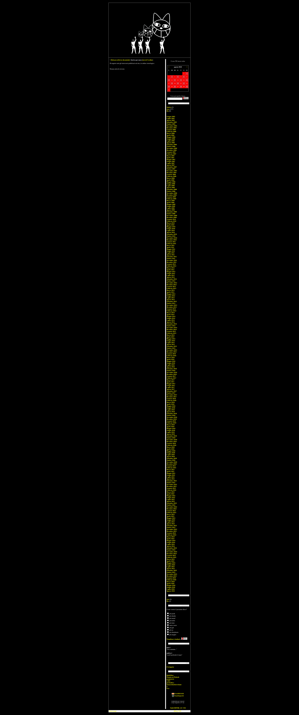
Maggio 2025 (171, 563)
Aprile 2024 (170, 539)
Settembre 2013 (172, 301)
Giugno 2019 (171, 430)
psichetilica (170, 683)
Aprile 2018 (170, 404)
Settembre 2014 (172, 324)
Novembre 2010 (172, 238)
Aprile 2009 (170, 202)
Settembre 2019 (172, 436)
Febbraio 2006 (171, 131)
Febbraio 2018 (171, 400)
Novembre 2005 (172, 126)
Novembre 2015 (172, 350)
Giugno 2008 (171, 184)
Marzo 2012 (171, 268)
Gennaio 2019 (171, 421)
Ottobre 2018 (171, 415)
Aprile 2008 (170, 180)
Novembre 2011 (172, 260)
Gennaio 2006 (171, 130)
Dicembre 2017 (172, 397)
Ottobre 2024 (171, 550)
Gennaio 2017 (171, 376)
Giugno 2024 (171, 542)
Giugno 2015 (171, 341)
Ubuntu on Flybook (173, 677)
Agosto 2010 (171, 232)
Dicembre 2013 (172, 307)
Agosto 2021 (171, 479)
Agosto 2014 (171, 322)
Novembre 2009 (172, 215)
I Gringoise (170, 667)
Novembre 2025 (172, 574)
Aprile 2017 (170, 382)
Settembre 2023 (172, 525)
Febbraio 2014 (171, 311)
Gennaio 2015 (171, 331)
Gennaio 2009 (171, 197)
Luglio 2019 (171, 432)
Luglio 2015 (171, 342)
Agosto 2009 (171, 210)
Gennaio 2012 (171, 264)
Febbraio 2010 (171, 221)
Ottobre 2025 (171, 572)
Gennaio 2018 (171, 398)
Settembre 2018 (172, 413)
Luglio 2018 (171, 410)
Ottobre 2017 (171, 393)
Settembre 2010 (172, 234)
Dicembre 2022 (172, 509)
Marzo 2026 (171, 582)
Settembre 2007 (172, 167)
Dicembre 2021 (172, 486)
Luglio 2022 (171, 499)
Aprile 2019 (170, 426)
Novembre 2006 (172, 148)
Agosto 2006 (171, 143)
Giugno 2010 (171, 229)
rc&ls (168, 681)
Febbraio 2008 (171, 176)
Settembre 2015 (172, 346)
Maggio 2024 (171, 540)
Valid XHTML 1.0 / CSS (178, 708)
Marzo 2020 (171, 447)
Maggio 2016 (171, 361)
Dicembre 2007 (172, 172)
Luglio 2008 (171, 186)
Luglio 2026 (171, 589)
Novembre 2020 (172, 462)
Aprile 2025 (170, 561)
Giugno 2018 (171, 408)
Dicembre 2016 (172, 374)
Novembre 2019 (172, 440)
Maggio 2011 (171, 249)
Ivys (168, 688)
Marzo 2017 (171, 380)
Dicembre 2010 (172, 240)
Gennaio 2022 (171, 488)
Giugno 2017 (171, 385)
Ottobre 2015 (171, 348)
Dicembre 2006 (172, 150)
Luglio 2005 (171, 118)
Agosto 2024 (171, 546)
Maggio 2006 (171, 137)
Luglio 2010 (171, 230)
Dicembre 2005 (172, 128)
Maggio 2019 (171, 428)
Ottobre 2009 (171, 214)
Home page (113, 711)
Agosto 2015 (171, 344)
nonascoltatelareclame (174, 684)
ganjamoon (170, 679)
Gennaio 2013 (171, 286)
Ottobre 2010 (171, 236)
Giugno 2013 (171, 296)
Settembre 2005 (172, 122)
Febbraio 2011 (171, 243)
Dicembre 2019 (172, 441)
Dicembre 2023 (172, 531)
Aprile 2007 (170, 158)
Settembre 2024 (172, 548)
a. (167, 686)
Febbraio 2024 (171, 535)
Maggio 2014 (171, 316)
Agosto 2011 (171, 255)
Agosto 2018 (171, 412)
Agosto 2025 (171, 568)
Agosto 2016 (171, 367)
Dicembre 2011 (171, 262)
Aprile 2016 (170, 359)
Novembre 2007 (172, 171)
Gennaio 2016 (171, 354)
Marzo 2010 (171, 223)
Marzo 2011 (170, 245)
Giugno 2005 (171, 116)
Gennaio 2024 (171, 533)
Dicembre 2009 (172, 217)
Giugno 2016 (171, 363)
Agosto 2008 (171, 187)
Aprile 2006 (170, 135)
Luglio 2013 (171, 298)
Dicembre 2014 (172, 329)
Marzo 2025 (171, 559)
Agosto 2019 (171, 434)
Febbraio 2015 (171, 333)
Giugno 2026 (171, 587)
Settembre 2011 (172, 257)
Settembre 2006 (172, 144)
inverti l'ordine (147, 60)
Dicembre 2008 (172, 195)
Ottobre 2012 (171, 281)
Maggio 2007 (171, 159)
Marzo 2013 (171, 290)
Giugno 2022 (171, 497)
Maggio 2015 (171, 339)
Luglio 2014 (171, 320)
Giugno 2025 (171, 565)
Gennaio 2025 (171, 555)
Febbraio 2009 (171, 199)
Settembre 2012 (172, 279)
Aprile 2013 (170, 292)
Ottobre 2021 (171, 483)
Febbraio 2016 (171, 356)
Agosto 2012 (171, 277)
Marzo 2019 (171, 425)
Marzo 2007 (171, 156)
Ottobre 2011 (171, 258)
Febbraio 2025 (171, 557)
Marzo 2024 (171, 537)
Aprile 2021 (170, 471)
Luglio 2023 (171, 522)
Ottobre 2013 (171, 303)
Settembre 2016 (172, 369)
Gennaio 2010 (171, 219)
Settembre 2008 (172, 189)
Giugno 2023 (171, 520)
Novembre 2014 (172, 327)
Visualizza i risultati (173, 639)
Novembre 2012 (172, 283)
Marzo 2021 (171, 469)
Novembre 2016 (172, 372)
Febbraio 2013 (171, 288)
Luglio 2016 (171, 365)
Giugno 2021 (171, 475)
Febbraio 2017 (171, 378)
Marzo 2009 (171, 200)
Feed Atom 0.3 (179, 696)
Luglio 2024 (171, 544)
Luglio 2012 (171, 275)
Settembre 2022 (172, 503)
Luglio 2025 (171, 567)
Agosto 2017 (171, 389)
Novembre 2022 (172, 507)
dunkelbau (170, 675)
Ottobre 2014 (171, 326)
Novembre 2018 (172, 417)
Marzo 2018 (171, 402)
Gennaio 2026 (171, 578)
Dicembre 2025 (172, 576)
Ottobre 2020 (171, 460)
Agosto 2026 (171, 591)
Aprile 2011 (170, 247)
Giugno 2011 (171, 251)
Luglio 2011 (170, 253)
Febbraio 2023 (171, 512)
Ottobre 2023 (171, 527)
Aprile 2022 (170, 494)
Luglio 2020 (171, 454)
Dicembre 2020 (172, 464)
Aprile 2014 (170, 314)
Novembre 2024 (172, 552)
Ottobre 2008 (171, 191)
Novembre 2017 (172, 395)
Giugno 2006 (171, 139)
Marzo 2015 (171, 335)
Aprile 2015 (170, 337)
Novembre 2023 (172, 529)
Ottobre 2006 (171, 146)
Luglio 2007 (171, 163)
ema (168, 109)
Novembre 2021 (172, 484)
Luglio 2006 (171, 141)
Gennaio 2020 (171, 443)
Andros (169, 107)
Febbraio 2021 (171, 468)
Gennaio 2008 (171, 174)
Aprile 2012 (170, 270)
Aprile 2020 (170, 449)
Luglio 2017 (171, 387)
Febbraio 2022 (171, 490)
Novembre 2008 (172, 193)
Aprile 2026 (170, 583)
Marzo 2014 (171, 313)
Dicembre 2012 (172, 285)
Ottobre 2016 (171, 370)
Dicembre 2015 (172, 352)
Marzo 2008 (171, 178)
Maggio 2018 (171, 406)
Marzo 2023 (171, 514)
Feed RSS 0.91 (179, 693)
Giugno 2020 (171, 453)
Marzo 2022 (171, 492)
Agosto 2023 (171, 524)
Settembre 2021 (172, 481)
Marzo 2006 (171, 133)
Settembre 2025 (172, 570)
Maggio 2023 (171, 518)
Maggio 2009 (171, 204)
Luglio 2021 (171, 477)
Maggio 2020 (171, 451)
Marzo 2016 (171, 357)
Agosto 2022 (171, 501)
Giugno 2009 (171, 206)
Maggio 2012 (171, 271)
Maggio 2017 (171, 384)
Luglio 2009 (171, 208)
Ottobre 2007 (171, 169)
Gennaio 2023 (171, 511)
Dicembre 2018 (172, 419)
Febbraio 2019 (171, 423)
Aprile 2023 (170, 516)
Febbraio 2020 (171, 445)
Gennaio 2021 (171, 466)
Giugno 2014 (171, 318)
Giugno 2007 (171, 161)
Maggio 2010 (171, 227)
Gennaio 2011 (171, 242)
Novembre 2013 (172, 305)
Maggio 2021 (171, 473)
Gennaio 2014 (171, 309)
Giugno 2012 (171, 273)
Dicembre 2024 (172, 553)
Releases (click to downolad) (120, 60)
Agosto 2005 (171, 120)
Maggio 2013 (171, 294)
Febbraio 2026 (171, 580)
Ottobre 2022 (171, 505)
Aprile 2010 (170, 225)
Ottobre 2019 (171, 438)
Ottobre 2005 (171, 124)
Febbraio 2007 (171, 154)
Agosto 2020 (171, 456)
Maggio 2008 (171, 182)
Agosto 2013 (171, 299)
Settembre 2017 (172, 391)
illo (168, 111)
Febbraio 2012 (171, 266)
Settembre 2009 (172, 212)
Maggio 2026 (171, 585)
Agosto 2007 (171, 165)
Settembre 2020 (172, 458)
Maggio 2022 (171, 496)
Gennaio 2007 (171, 152)
